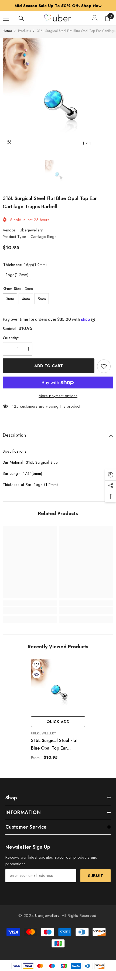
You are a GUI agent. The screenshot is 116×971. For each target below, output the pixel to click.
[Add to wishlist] (104, 366)
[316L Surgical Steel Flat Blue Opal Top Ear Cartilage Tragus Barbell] (58, 686)
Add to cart (48, 366)
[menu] (6, 18)
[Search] (21, 18)
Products (24, 30)
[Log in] (95, 18)
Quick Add (58, 722)
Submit (95, 876)
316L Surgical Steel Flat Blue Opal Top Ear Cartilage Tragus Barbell (55, 744)
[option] (58, 5)
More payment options (58, 396)
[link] (30, 610)
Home (7, 30)
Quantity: (11, 338)
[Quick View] (36, 674)
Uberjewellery (31, 230)
